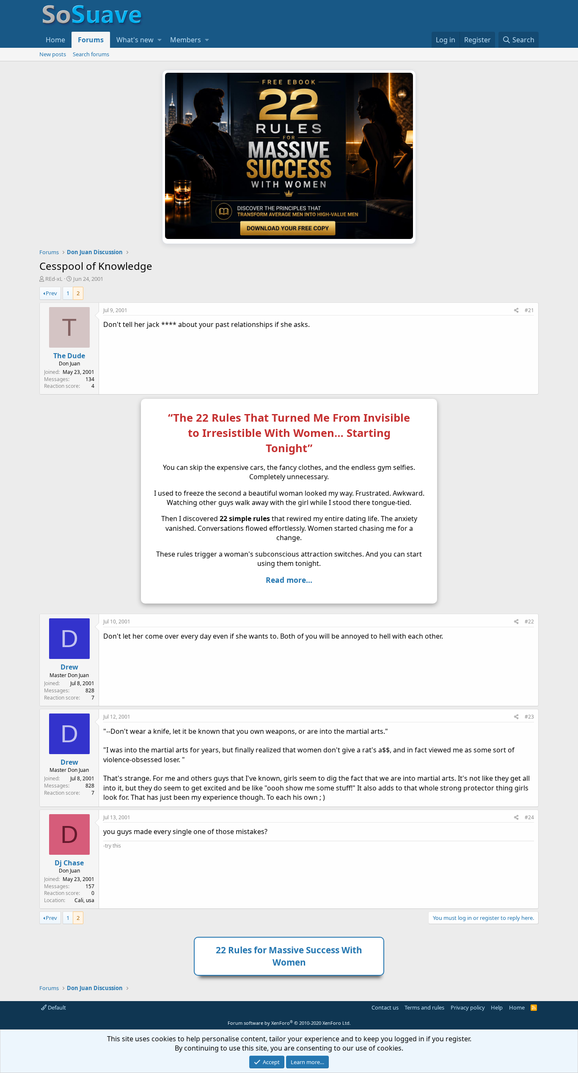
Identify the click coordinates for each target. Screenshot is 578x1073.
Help (497, 1007)
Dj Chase (69, 862)
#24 (529, 817)
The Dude (69, 355)
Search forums (91, 54)
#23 (529, 716)
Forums (91, 39)
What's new (135, 39)
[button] (159, 40)
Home (55, 39)
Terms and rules (424, 1007)
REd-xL (54, 279)
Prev (51, 293)
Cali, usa (84, 900)
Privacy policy (468, 1007)
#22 (529, 621)
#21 (529, 310)
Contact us (385, 1007)
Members (185, 39)
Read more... (289, 580)
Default (56, 1007)
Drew (69, 667)
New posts (52, 54)
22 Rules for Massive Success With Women (289, 956)
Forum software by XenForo (289, 1023)
